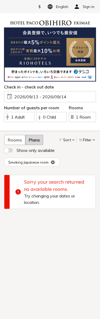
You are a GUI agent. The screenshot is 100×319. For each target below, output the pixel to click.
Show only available (36, 150)
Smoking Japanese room (28, 162)
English (62, 6)
